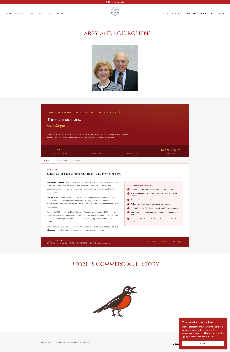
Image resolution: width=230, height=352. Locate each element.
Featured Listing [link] (24, 13)
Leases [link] (59, 13)
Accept (203, 343)
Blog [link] (166, 13)
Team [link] (40, 13)
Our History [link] (207, 13)
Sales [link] (49, 13)
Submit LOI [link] (190, 13)
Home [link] (9, 13)
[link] (115, 13)
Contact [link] (176, 13)
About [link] (221, 13)
